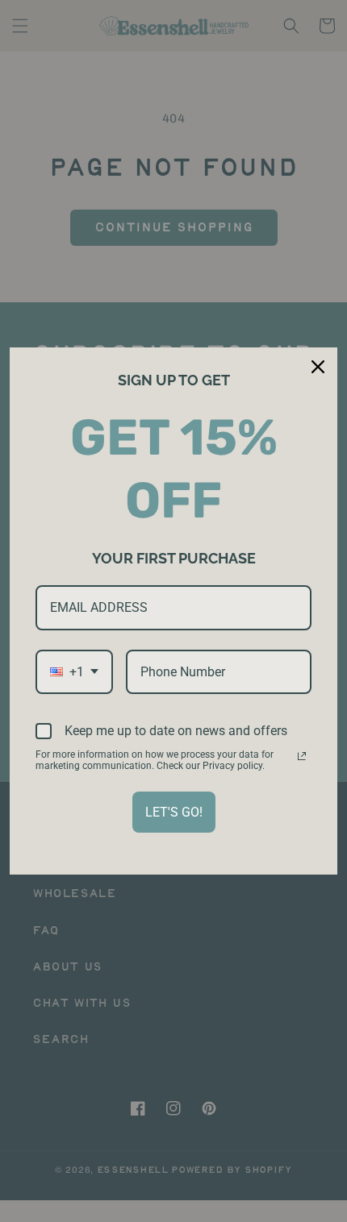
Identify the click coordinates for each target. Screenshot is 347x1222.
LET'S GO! (174, 812)
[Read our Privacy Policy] (301, 756)
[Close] (318, 366)
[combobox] (74, 672)
